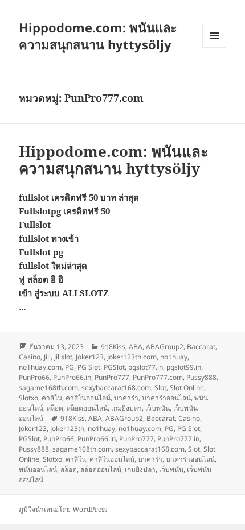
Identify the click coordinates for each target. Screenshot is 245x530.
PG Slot (88, 367)
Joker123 (90, 357)
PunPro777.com (158, 377)
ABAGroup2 (164, 346)
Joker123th (67, 428)
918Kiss (113, 346)
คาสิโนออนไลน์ (88, 398)
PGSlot (114, 367)
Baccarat (201, 346)
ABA (135, 346)
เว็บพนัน (157, 408)
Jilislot (63, 357)
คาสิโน (52, 398)
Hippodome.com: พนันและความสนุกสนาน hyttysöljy (98, 36)
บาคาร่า (126, 398)
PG (69, 367)
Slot (160, 387)
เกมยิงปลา (126, 408)
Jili (47, 357)
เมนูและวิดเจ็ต (214, 36)
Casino (29, 357)
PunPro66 (34, 377)
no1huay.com (40, 367)
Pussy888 (201, 377)
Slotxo (28, 398)
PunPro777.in (178, 439)
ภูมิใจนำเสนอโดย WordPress (63, 509)
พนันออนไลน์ (38, 469)
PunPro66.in (72, 377)
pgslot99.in (183, 367)
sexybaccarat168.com (116, 387)
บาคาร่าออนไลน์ (166, 398)
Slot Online (187, 387)
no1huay (173, 357)
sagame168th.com (48, 387)
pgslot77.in (145, 367)
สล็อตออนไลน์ (87, 408)
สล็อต (55, 408)
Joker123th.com (132, 357)
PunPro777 (112, 377)
